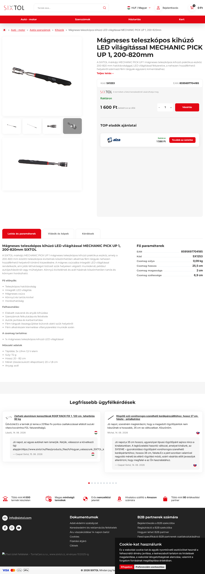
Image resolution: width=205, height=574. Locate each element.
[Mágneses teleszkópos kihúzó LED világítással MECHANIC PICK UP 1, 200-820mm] (42, 76)
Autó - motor (29, 19)
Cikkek (74, 545)
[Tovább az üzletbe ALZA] (114, 140)
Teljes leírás (104, 73)
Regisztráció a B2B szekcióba (154, 527)
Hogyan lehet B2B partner (153, 532)
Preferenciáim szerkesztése (150, 567)
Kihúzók (59, 29)
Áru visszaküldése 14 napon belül (89, 532)
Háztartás (134, 19)
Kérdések (88, 233)
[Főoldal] (4, 30)
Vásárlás (187, 107)
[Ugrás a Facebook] (5, 528)
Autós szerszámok (40, 29)
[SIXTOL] (14, 8)
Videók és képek (58, 233)
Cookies (74, 536)
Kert (181, 19)
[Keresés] (104, 7)
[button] (89, 483)
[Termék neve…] (71, 8)
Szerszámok (82, 19)
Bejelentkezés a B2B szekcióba (156, 523)
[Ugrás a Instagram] (12, 528)
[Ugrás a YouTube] (18, 528)
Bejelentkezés (170, 7)
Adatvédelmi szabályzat (84, 523)
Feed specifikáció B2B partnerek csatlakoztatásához (168, 536)
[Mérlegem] (158, 7)
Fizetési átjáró (78, 541)
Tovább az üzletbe (182, 140)
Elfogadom (126, 567)
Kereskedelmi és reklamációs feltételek (93, 527)
